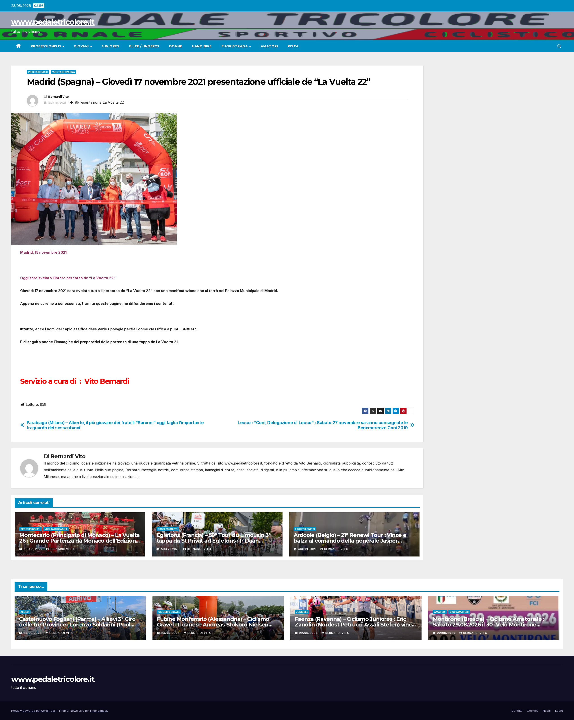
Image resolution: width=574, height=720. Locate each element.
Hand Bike (202, 46)
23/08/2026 (33, 633)
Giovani (82, 46)
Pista (293, 46)
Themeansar (98, 710)
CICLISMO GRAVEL (169, 612)
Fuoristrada (235, 46)
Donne (175, 46)
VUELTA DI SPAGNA (63, 72)
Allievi (24, 612)
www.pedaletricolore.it (53, 22)
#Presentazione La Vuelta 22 (99, 102)
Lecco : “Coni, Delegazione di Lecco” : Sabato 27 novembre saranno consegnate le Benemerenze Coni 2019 (323, 425)
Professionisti (46, 46)
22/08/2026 (308, 633)
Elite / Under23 (144, 46)
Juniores (110, 46)
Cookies (532, 710)
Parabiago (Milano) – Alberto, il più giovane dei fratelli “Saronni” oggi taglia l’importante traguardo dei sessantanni (115, 425)
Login (559, 710)
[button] (559, 46)
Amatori (269, 46)
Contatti (516, 710)
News (547, 710)
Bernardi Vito (58, 97)
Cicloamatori (459, 612)
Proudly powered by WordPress (34, 710)
